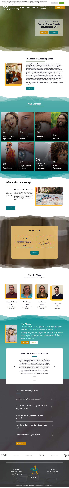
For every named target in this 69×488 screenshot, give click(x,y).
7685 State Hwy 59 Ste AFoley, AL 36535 (17, 472)
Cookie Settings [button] (54, 2)
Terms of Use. (42, 485)
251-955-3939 (18, 474)
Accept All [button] (61, 2)
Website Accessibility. (49, 485)
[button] (44, 32)
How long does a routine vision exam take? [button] (31, 426)
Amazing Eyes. (22, 485)
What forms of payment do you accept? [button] (29, 416)
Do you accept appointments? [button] (28, 399)
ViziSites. (37, 485)
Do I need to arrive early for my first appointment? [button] (31, 407)
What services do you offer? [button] (28, 434)
